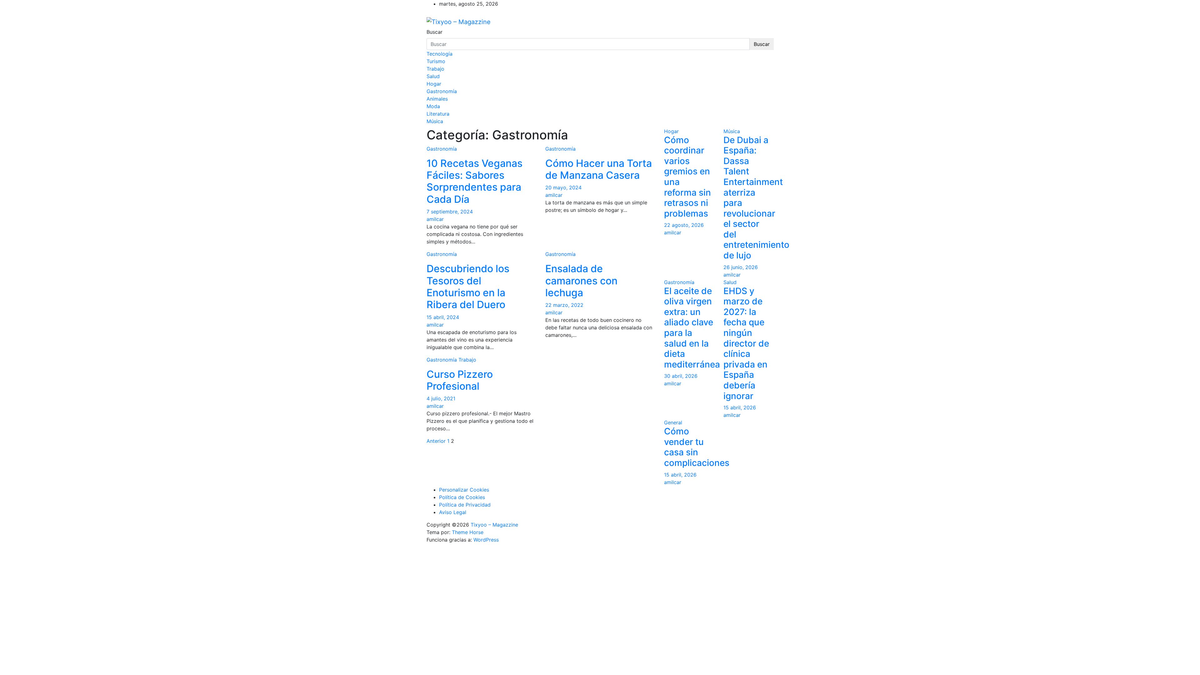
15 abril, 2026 (739, 407)
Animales (437, 99)
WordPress (486, 540)
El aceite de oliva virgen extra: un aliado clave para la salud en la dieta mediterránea (692, 328)
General (673, 422)
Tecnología (439, 54)
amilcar (435, 219)
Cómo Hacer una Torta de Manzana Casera (598, 169)
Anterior (436, 441)
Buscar (434, 32)
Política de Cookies (462, 497)
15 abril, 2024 (443, 317)
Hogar (434, 84)
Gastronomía (442, 91)
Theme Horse (467, 532)
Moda (433, 106)
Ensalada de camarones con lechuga (581, 280)
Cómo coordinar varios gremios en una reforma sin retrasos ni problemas (687, 177)
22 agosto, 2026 (684, 225)
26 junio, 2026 (740, 267)
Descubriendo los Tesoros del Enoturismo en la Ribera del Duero (468, 286)
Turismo (436, 61)
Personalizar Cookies (464, 490)
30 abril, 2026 (681, 376)
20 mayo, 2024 (563, 187)
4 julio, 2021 (441, 398)
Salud (433, 76)
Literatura (438, 114)
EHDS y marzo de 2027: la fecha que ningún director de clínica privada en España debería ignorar (746, 343)
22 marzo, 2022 (564, 305)
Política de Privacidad (465, 505)
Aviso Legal (452, 512)
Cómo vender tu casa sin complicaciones (696, 447)
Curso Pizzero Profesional (460, 380)
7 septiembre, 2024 (450, 211)
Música (435, 121)
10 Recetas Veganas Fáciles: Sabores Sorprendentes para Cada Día (474, 181)
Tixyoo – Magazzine (494, 525)
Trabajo (435, 69)
